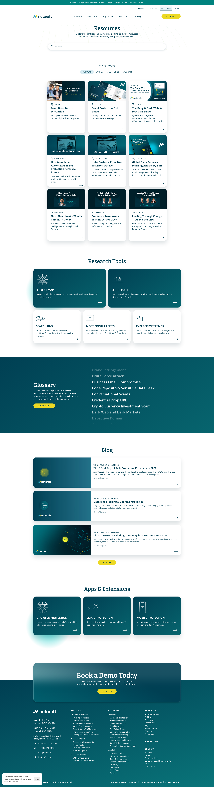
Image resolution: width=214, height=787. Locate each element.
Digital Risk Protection (119, 718)
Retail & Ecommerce (118, 759)
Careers (148, 755)
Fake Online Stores (117, 729)
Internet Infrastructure (119, 756)
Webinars (149, 720)
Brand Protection (117, 726)
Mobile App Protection (82, 726)
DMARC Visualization (81, 758)
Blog (146, 725)
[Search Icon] (107, 46)
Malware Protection (118, 723)
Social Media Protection (83, 723)
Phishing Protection (81, 718)
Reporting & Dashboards (83, 742)
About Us (149, 752)
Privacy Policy (172, 782)
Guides (148, 717)
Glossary (148, 731)
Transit (113, 773)
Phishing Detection (118, 720)
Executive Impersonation (120, 732)
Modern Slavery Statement (124, 782)
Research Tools (151, 728)
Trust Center (150, 766)
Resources (150, 710)
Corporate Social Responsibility (158, 761)
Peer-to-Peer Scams (118, 737)
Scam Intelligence (80, 750)
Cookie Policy (17, 781)
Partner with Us (151, 758)
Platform (76, 710)
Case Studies (150, 723)
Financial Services (117, 753)
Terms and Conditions (151, 782)
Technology (114, 764)
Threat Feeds (78, 745)
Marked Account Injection (83, 761)
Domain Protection (81, 720)
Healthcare (114, 767)
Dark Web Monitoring (119, 734)
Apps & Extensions (152, 714)
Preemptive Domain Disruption (86, 734)
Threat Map (149, 734)
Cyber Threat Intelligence (120, 740)
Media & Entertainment (119, 762)
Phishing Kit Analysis (81, 747)
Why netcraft (152, 741)
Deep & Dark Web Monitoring (85, 729)
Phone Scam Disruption (83, 732)
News (147, 763)
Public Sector (115, 770)
